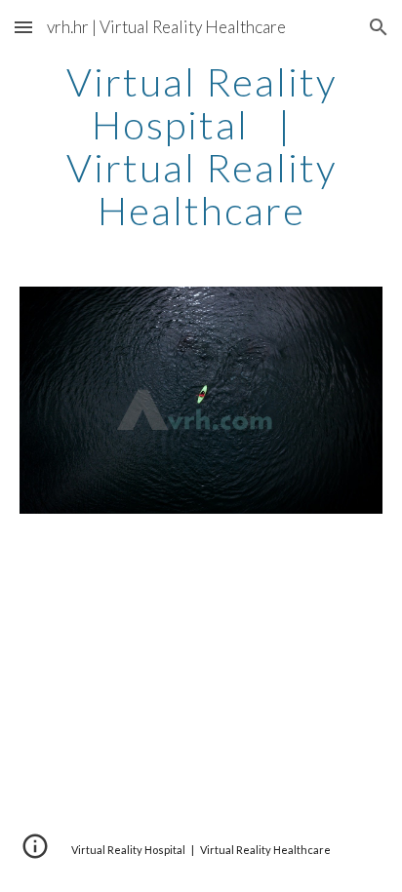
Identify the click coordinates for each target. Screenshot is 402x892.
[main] (201, 146)
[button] (23, 27)
